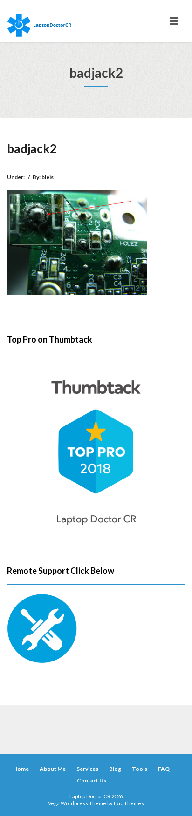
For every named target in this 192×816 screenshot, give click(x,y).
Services (87, 768)
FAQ (164, 768)
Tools (139, 768)
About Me (53, 768)
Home (21, 768)
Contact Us (91, 780)
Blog (115, 768)
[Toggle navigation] (174, 21)
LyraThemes (129, 803)
